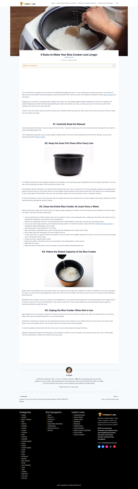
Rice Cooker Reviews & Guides (66, 3)
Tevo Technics (26, 465)
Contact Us (51, 419)
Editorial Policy (78, 426)
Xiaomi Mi (24, 473)
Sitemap (50, 430)
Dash (23, 434)
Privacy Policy (78, 432)
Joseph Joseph (26, 447)
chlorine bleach (107, 224)
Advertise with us (53, 428)
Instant (23, 445)
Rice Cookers (25, 460)
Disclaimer (77, 421)
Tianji (23, 467)
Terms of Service (79, 434)
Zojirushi (24, 478)
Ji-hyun (65, 60)
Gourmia (24, 437)
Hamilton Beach (26, 441)
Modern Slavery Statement (82, 430)
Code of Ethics (78, 417)
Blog (72, 57)
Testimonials (52, 426)
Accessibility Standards (55, 423)
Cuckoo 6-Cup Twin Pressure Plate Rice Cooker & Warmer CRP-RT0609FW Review (43, 399)
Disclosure (77, 423)
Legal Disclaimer (79, 428)
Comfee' (24, 426)
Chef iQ (23, 423)
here (45, 304)
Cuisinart (24, 432)
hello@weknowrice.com (109, 443)
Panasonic (24, 456)
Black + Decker (26, 419)
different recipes (40, 137)
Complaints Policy (79, 415)
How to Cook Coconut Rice (110, 398)
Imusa (23, 443)
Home (53, 3)
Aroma (23, 415)
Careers (50, 421)
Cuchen (23, 428)
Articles (67, 57)
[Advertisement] (69, 80)
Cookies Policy (78, 419)
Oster (23, 454)
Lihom (23, 450)
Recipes (24, 458)
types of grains (108, 95)
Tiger (23, 469)
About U (50, 417)
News (23, 452)
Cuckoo (23, 430)
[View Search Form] (117, 3)
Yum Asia (24, 476)
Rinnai (23, 463)
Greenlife (24, 439)
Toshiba (24, 471)
